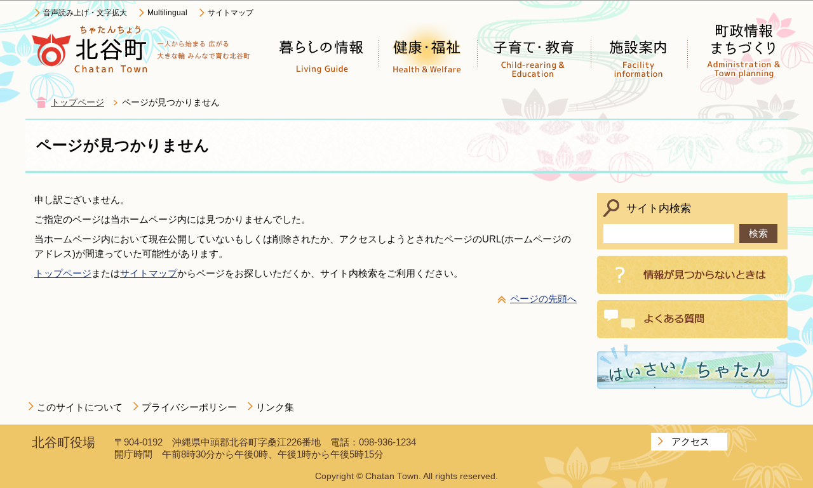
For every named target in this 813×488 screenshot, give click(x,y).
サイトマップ (230, 12)
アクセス (690, 441)
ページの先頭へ (543, 298)
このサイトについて (80, 407)
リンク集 (275, 407)
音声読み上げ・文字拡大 (85, 12)
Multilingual (167, 12)
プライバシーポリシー (189, 407)
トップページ (77, 102)
